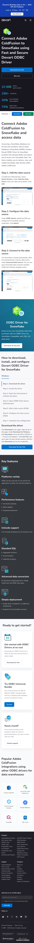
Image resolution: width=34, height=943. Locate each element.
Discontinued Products (8, 855)
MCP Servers (21, 857)
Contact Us (20, 871)
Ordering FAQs (6, 871)
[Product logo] (17, 31)
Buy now (17, 76)
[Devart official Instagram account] (25, 916)
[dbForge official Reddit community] (3, 916)
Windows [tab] (5, 376)
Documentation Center (8, 869)
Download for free (13, 663)
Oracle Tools (5, 844)
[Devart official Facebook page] (7, 916)
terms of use (13, 901)
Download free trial (17, 70)
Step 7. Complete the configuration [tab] (16, 421)
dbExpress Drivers (22, 853)
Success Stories (21, 873)
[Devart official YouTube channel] (21, 916)
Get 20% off (17, 14)
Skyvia (3, 853)
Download (17, 114)
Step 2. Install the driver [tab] (12, 388)
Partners (19, 877)
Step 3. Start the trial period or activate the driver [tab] (15, 394)
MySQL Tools (6, 842)
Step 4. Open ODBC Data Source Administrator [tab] (16, 402)
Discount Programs (7, 873)
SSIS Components (22, 844)
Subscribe (7, 905)
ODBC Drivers (21, 842)
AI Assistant (5, 848)
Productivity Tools (7, 851)
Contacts (19, 869)
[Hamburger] (30, 20)
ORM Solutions (21, 840)
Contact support (12, 743)
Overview (5, 114)
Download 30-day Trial (17, 447)
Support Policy (6, 879)
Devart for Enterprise (23, 881)
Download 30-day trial (12, 346)
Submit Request (6, 865)
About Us (20, 865)
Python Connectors (22, 855)
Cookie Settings (6, 877)
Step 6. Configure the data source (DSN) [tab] (16, 414)
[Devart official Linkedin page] (16, 916)
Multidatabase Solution (8, 838)
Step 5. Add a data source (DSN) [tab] (16, 408)
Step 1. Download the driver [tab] (14, 384)
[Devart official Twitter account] (12, 916)
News (18, 867)
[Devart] (7, 20)
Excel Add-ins (21, 846)
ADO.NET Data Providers (24, 838)
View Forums (5, 867)
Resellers (19, 879)
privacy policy (24, 901)
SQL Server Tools (7, 840)
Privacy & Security (7, 925)
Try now (9, 704)
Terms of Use (19, 925)
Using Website (6, 875)
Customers (20, 875)
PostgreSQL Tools (7, 846)
